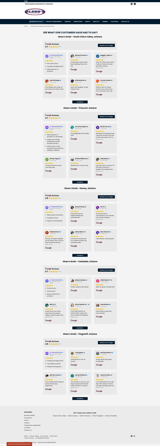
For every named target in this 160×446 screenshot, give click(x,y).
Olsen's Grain (32, 442)
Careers (105, 21)
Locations (114, 21)
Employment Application (32, 425)
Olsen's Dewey (73, 416)
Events (87, 21)
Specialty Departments (54, 21)
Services (68, 21)
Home (26, 26)
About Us (96, 21)
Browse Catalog (37, 21)
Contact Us (125, 21)
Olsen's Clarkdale (111, 416)
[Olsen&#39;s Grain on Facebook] (131, 436)
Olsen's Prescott (85, 416)
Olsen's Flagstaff (97, 416)
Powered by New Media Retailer (47, 442)
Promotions (78, 21)
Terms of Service (29, 438)
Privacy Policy (44, 436)
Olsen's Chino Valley (59, 416)
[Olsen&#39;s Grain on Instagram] (134, 436)
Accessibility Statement (42, 438)
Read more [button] (99, 68)
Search (26, 436)
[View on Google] (72, 56)
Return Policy (53, 436)
